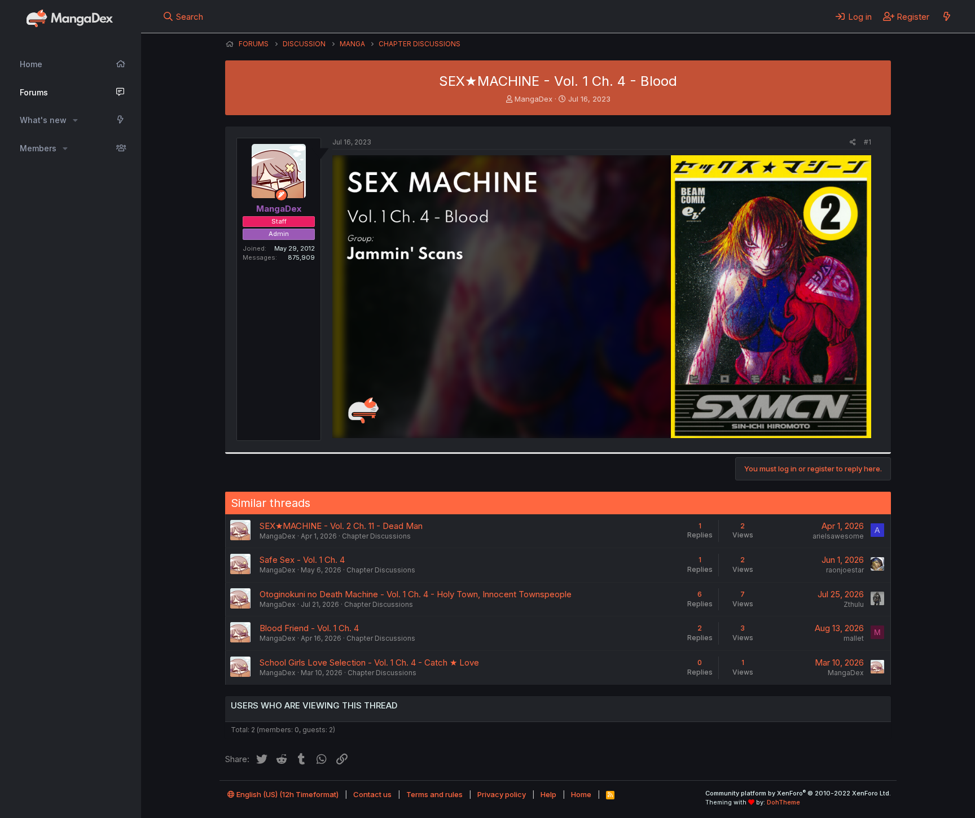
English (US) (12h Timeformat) (287, 794)
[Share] (853, 142)
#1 (867, 142)
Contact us (372, 794)
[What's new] (946, 16)
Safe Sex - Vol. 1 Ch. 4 (302, 559)
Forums (34, 92)
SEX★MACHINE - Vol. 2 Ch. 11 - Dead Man (341, 525)
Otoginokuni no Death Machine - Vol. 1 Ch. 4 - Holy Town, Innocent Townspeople (416, 594)
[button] (75, 120)
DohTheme (783, 802)
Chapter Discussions (376, 536)
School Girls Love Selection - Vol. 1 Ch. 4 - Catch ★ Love (369, 662)
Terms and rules (434, 794)
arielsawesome (838, 536)
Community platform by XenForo (798, 793)
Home (31, 64)
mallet (854, 638)
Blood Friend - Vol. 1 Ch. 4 (309, 628)
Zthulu (854, 604)
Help (548, 794)
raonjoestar (845, 570)
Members (38, 148)
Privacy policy (501, 794)
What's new (43, 120)
